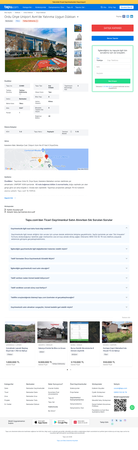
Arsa (6, 396)
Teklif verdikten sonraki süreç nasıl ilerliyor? (29, 288)
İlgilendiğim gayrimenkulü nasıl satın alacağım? (30, 268)
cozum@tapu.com (120, 388)
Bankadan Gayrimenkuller (35, 388)
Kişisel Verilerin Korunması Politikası (101, 405)
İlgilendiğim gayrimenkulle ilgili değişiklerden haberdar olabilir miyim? (39, 249)
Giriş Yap (112, 7)
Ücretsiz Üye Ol (126, 7)
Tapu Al (70, 7)
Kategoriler (27, 7)
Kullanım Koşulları (98, 388)
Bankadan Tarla (31, 400)
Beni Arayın (112, 81)
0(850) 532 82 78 (120, 392)
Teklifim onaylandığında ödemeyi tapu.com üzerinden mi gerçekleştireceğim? (42, 297)
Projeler (7, 400)
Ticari (6, 392)
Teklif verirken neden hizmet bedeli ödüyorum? (30, 278)
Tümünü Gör (126, 317)
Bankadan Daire (32, 392)
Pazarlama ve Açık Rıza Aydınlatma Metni (100, 411)
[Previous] (6, 341)
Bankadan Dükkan (32, 404)
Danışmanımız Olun (56, 7)
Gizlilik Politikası (97, 396)
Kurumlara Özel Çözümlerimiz (53, 393)
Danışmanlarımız (76, 404)
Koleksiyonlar (40, 7)
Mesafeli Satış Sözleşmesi (101, 400)
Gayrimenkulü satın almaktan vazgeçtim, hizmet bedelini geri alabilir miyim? (42, 307)
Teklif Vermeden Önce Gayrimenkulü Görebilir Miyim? (33, 258)
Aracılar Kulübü (53, 388)
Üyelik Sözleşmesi (98, 392)
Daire (6, 388)
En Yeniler (7, 404)
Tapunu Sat (79, 7)
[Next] (131, 341)
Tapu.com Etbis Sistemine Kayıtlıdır (67, 440)
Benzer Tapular (112, 38)
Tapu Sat (51, 402)
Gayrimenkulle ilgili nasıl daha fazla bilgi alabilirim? (31, 228)
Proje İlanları (74, 392)
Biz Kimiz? (51, 411)
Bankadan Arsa (31, 396)
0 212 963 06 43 (107, 86)
